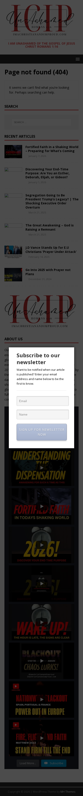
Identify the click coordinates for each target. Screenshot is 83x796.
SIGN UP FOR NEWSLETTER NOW (41, 432)
